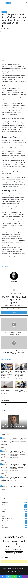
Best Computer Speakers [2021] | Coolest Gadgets (18, 478)
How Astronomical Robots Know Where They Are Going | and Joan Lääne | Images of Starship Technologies (18, 466)
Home (3, 8)
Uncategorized (5, 513)
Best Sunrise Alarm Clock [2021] (18, 486)
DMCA (16, 568)
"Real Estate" (5, 527)
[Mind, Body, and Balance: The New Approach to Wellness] (7, 384)
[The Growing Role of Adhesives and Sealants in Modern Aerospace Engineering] (7, 366)
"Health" (4, 525)
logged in (9, 404)
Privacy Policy (22, 568)
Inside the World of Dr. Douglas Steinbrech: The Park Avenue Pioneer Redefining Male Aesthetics (21, 374)
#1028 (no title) (10, 568)
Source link (5, 266)
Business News (5, 502)
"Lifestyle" (4, 516)
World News (9, 8)
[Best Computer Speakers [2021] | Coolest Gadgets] (5, 481)
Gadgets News (5, 509)
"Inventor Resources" (7, 518)
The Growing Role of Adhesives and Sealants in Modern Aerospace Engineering (6, 373)
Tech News (4, 504)
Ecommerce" (5, 520)
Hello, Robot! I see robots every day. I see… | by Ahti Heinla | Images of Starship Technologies (18, 440)
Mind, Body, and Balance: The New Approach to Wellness (7, 390)
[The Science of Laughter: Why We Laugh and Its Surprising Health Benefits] (21, 384)
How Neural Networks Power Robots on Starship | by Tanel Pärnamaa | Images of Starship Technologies (17, 453)
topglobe (5, 26)
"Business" (4, 511)
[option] (14, 421)
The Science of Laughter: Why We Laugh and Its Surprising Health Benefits (21, 391)
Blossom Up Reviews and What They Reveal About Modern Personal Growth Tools (13, 426)
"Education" (4, 523)
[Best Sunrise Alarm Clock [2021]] (5, 489)
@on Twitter (4, 557)
